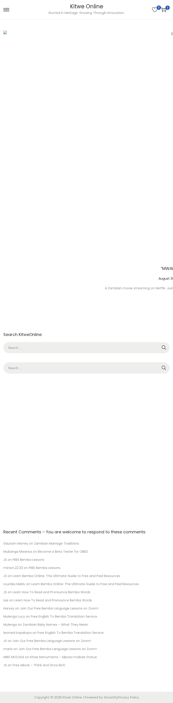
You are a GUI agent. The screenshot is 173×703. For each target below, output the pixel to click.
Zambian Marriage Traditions (56, 543)
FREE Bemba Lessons (28, 559)
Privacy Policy (128, 697)
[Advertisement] (86, 450)
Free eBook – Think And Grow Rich (39, 665)
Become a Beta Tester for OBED (63, 551)
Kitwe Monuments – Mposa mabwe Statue (63, 657)
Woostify (111, 697)
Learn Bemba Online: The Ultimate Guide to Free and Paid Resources (66, 576)
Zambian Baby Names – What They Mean (55, 624)
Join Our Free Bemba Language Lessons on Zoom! (59, 608)
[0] (154, 9)
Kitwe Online (86, 6)
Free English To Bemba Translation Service (64, 616)
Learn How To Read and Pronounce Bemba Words (51, 592)
